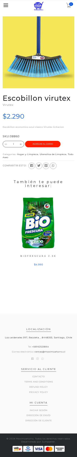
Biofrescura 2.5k (38, 256)
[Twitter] (39, 166)
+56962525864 (40, 346)
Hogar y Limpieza (27, 154)
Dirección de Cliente (38, 420)
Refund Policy (38, 387)
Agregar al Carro (43, 144)
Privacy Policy (38, 392)
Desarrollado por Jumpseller (38, 441)
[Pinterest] (46, 166)
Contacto (38, 376)
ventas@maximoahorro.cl (49, 351)
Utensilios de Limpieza (53, 154)
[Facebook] (31, 166)
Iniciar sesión (38, 410)
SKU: (6, 136)
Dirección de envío (38, 415)
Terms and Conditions (38, 381)
